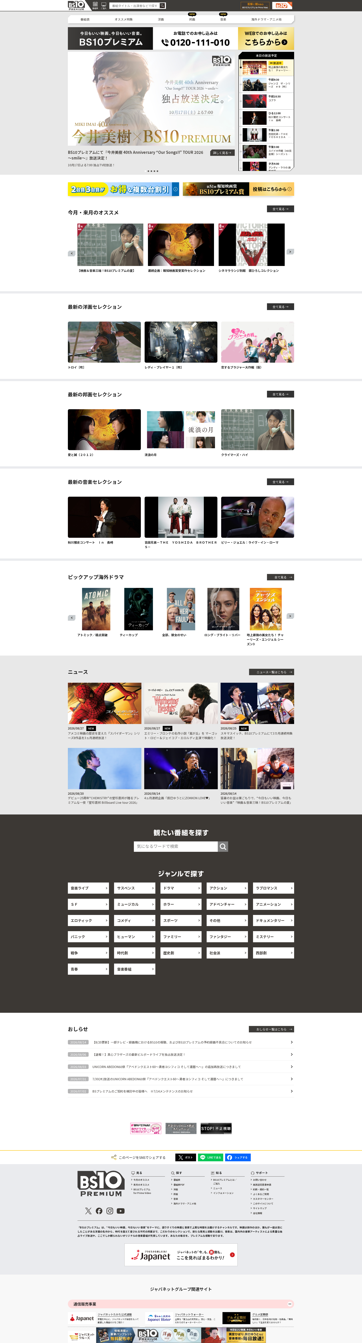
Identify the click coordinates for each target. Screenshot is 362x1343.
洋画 (161, 19)
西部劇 (261, 952)
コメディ (124, 920)
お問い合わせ (260, 1179)
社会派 (214, 952)
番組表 (85, 19)
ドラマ (168, 887)
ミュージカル (128, 904)
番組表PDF (179, 1184)
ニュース (217, 1188)
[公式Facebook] (99, 1211)
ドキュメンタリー (270, 920)
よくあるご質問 (261, 1194)
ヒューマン (126, 936)
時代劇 (122, 952)
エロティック (81, 920)
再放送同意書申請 (262, 1184)
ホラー (168, 904)
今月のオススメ (141, 1179)
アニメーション (268, 904)
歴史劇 (168, 952)
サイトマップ (260, 1208)
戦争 (74, 952)
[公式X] (88, 1211)
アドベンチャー (222, 904)
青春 (74, 968)
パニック (78, 936)
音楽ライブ (80, 887)
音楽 (223, 19)
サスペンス (126, 887)
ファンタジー (220, 936)
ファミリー (172, 936)
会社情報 (257, 1213)
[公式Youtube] (121, 1211)
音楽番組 (124, 968)
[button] (72, 99)
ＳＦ (74, 904)
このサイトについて (263, 1203)
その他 (214, 920)
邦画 (192, 19)
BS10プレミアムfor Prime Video (142, 1191)
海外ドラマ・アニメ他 (266, 19)
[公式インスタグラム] (110, 1211)
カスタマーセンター (263, 1198)
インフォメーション (223, 1192)
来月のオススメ (141, 1184)
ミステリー (265, 936)
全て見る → (280, 209)
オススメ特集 (124, 19)
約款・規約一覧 (261, 1189)
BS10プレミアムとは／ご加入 (225, 1181)
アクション (218, 887)
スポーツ (170, 920)
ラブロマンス (266, 887)
